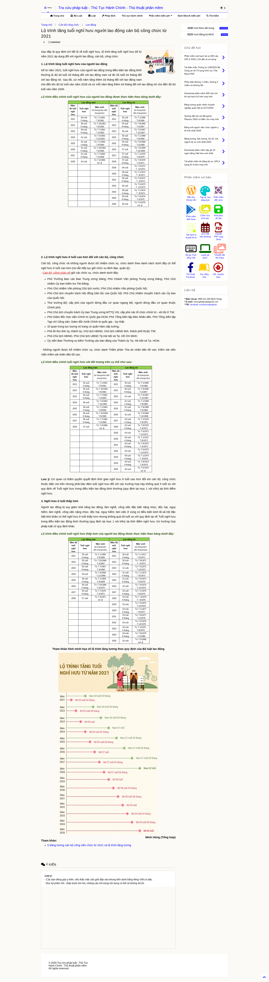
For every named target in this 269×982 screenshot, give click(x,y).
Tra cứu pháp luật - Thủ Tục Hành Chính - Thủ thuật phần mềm (110, 8)
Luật (93, 15)
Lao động (91, 24)
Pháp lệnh (110, 15)
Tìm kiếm (214, 15)
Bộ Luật (77, 15)
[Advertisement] (108, 230)
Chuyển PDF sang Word (218, 237)
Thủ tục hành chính (132, 15)
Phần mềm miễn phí (159, 15)
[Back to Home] (264, 977)
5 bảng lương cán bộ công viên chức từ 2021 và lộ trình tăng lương (89, 845)
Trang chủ (58, 15)
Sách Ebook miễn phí (189, 15)
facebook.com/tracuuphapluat (203, 304)
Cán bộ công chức (69, 24)
